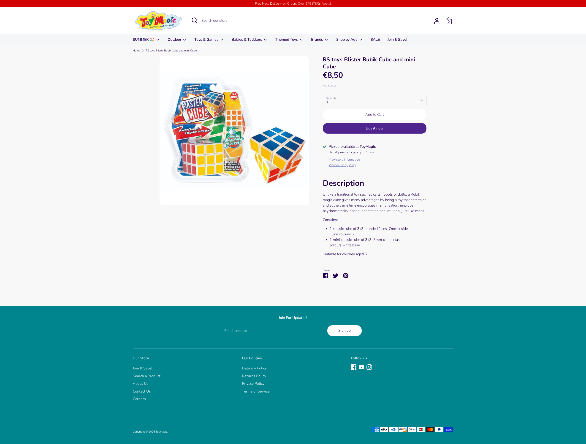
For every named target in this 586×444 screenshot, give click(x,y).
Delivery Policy (254, 368)
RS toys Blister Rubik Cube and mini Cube (171, 50)
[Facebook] (353, 367)
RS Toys (331, 86)
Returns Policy (254, 376)
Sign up (344, 330)
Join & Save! (397, 39)
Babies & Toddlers (247, 39)
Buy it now (374, 128)
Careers (139, 398)
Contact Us (142, 391)
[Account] (436, 20)
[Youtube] (361, 367)
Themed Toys (287, 39)
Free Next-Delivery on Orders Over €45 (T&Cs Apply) (293, 3)
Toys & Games (206, 39)
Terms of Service (256, 391)
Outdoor (175, 39)
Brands (317, 39)
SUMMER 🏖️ (144, 39)
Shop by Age (347, 39)
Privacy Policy (253, 383)
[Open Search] (194, 20)
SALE (375, 39)
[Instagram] (369, 367)
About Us (141, 383)
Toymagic (161, 431)
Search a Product (146, 376)
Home (136, 50)
